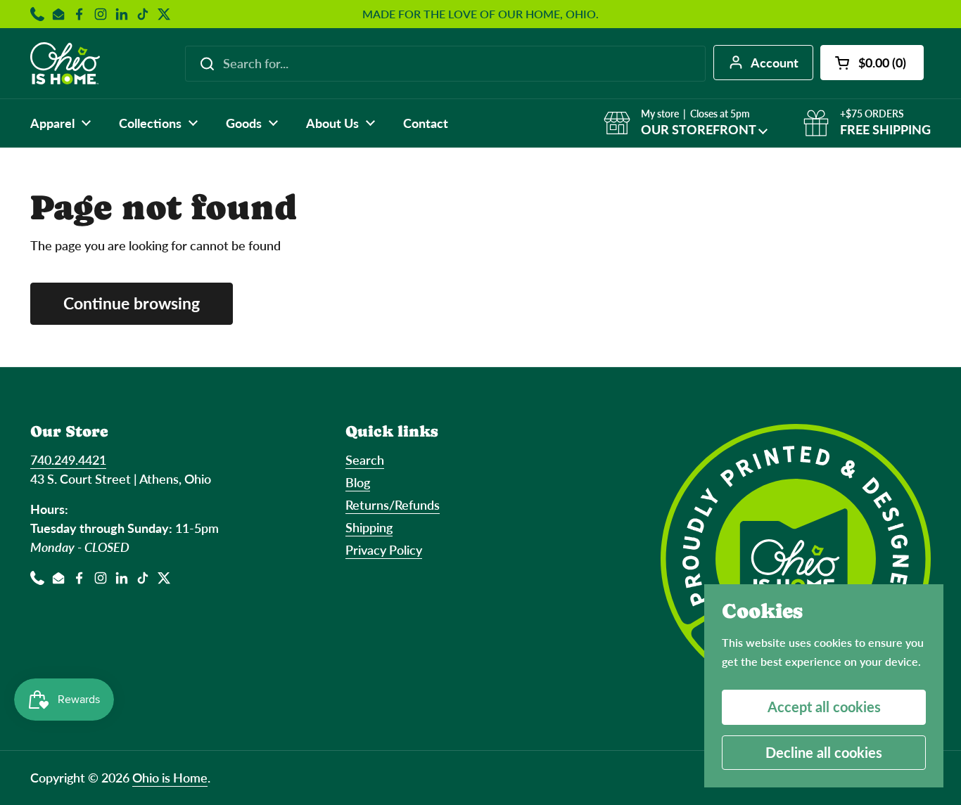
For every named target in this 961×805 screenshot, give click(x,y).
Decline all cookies (823, 752)
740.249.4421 (68, 460)
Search (364, 460)
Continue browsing (131, 303)
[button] (872, 62)
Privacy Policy (383, 550)
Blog (357, 482)
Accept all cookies (824, 706)
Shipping (369, 527)
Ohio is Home (170, 777)
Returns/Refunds (392, 505)
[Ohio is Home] (65, 63)
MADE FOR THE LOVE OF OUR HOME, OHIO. (480, 14)
